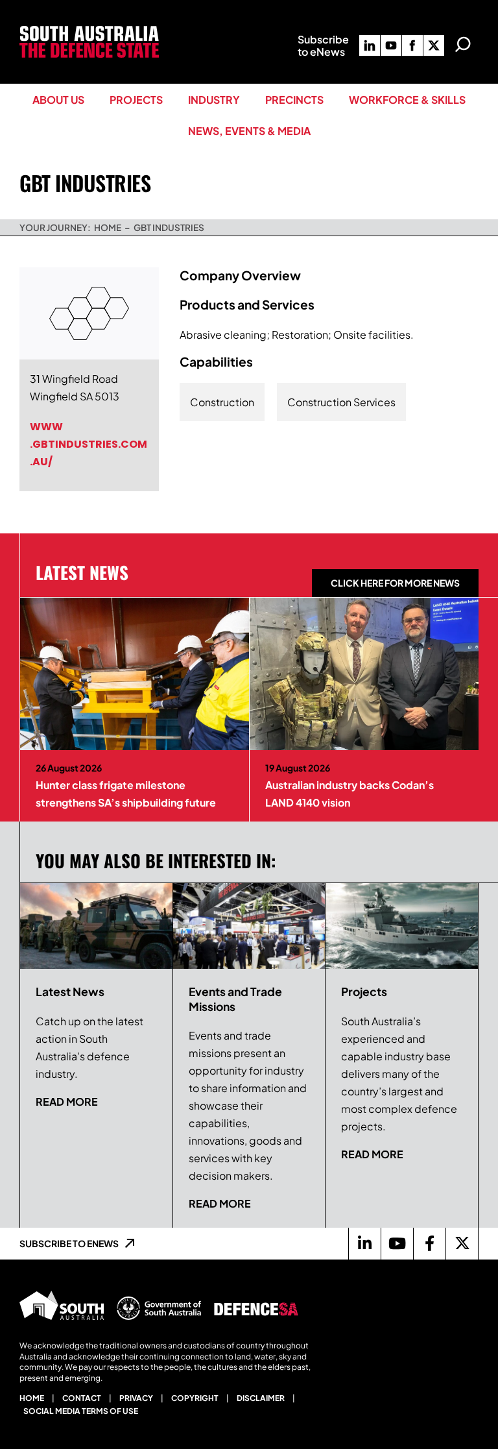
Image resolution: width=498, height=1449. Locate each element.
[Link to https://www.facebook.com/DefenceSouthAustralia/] (429, 1243)
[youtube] (391, 45)
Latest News (82, 572)
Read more (67, 1101)
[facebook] (412, 45)
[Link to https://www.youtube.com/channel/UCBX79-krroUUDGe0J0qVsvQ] (397, 1243)
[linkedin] (369, 45)
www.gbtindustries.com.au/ (88, 444)
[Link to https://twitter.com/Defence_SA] (461, 1243)
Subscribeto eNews (323, 45)
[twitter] (433, 45)
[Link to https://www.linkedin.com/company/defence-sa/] (364, 1243)
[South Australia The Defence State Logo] (89, 31)
